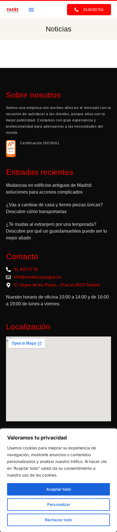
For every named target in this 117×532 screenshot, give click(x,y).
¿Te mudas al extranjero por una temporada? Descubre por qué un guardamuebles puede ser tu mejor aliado (56, 231)
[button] (31, 9)
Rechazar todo (58, 519)
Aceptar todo (58, 489)
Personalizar (58, 504)
